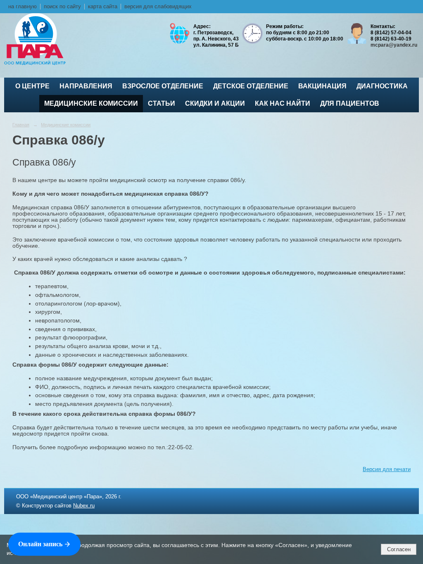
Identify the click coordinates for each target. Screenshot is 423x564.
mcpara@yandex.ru (394, 45)
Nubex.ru (84, 506)
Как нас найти (282, 103)
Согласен (399, 549)
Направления (85, 86)
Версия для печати (387, 469)
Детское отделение (250, 86)
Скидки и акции (215, 103)
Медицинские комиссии (91, 103)
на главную (22, 6)
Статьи (161, 103)
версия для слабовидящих (158, 6)
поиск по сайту (62, 6)
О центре (32, 86)
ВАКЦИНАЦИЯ (322, 86)
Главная (20, 124)
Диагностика (382, 86)
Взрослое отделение (162, 86)
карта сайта (102, 6)
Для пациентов (349, 103)
